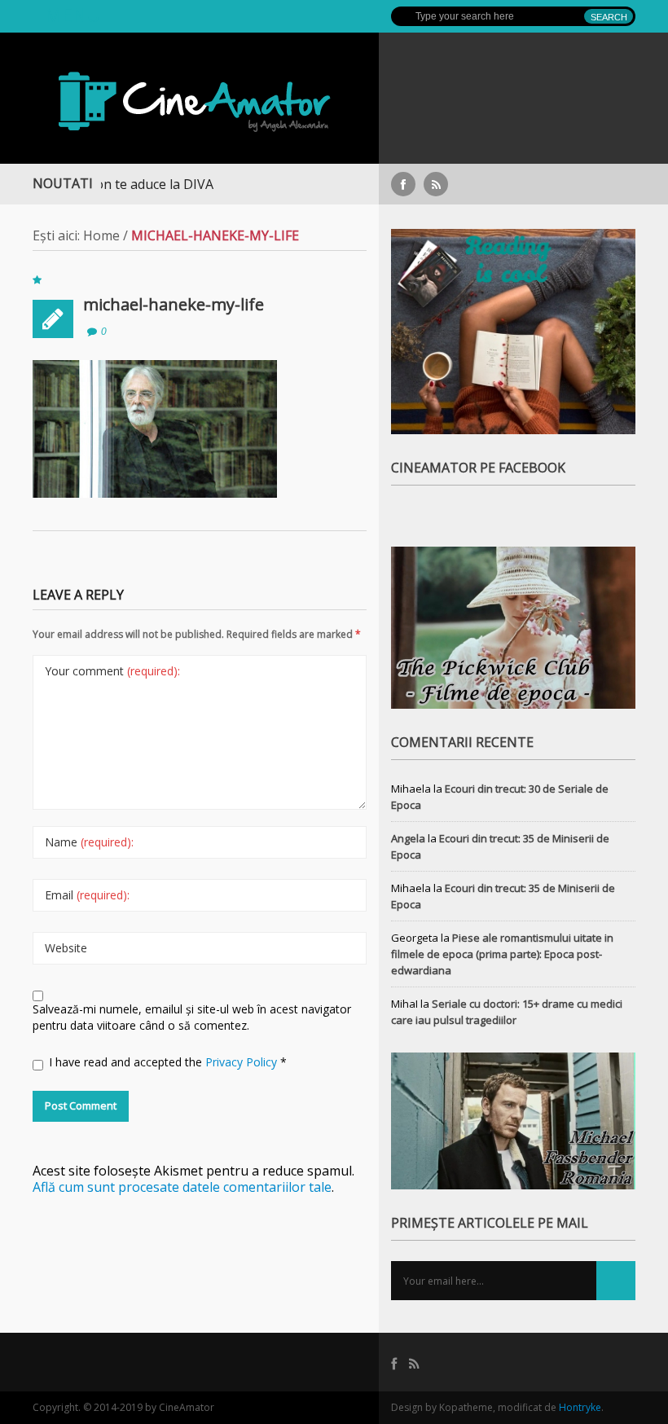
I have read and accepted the (168, 1062)
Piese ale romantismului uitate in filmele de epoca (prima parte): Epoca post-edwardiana (502, 954)
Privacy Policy (242, 1062)
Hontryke (580, 1407)
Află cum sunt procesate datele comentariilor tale (182, 1187)
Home (101, 235)
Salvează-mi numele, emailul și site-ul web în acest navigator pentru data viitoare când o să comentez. (192, 1017)
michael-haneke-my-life (173, 304)
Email (87, 895)
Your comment (112, 671)
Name (89, 842)
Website (66, 948)
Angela (408, 838)
